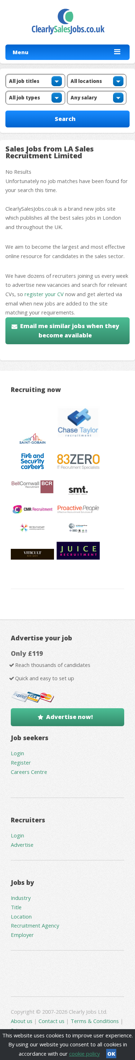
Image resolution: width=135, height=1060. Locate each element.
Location (21, 916)
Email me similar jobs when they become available (69, 330)
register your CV (44, 294)
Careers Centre (29, 771)
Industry (21, 897)
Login (17, 753)
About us (22, 1020)
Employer (22, 934)
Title (16, 907)
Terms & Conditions (95, 1020)
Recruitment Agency (35, 925)
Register (21, 762)
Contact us (52, 1020)
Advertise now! (69, 717)
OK (111, 1053)
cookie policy (84, 1053)
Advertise (22, 844)
